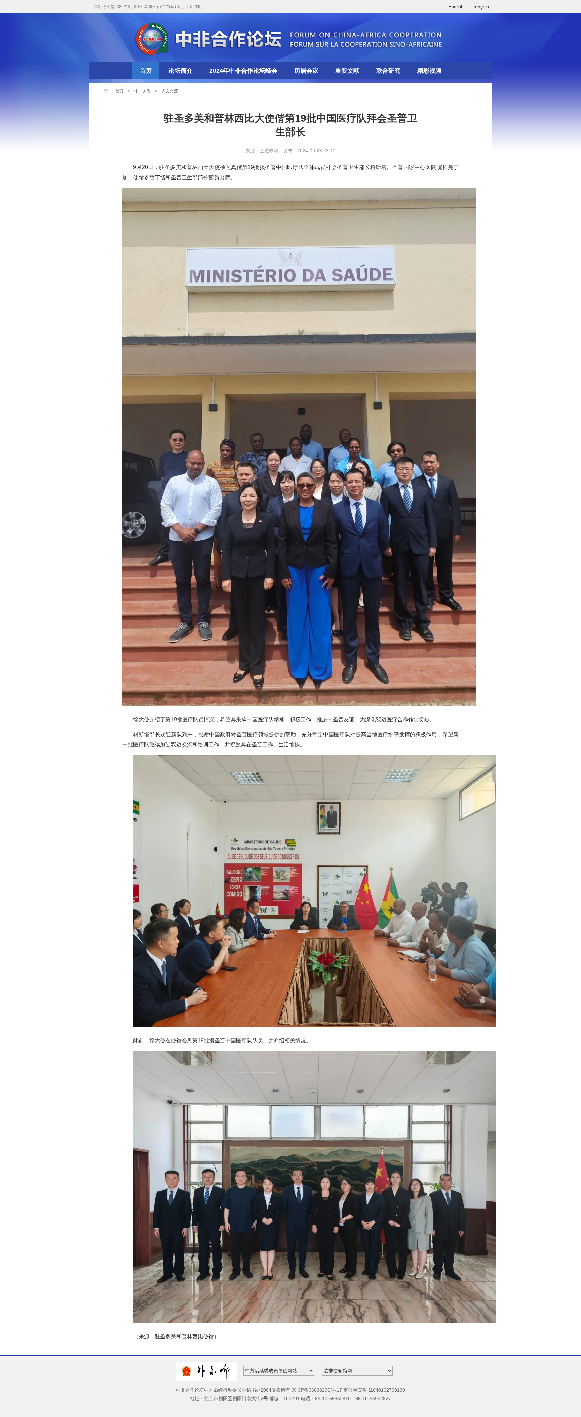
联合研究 (388, 70)
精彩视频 (429, 70)
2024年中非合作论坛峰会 (243, 70)
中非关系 (142, 91)
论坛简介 (180, 70)
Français (479, 6)
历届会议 (306, 70)
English (456, 6)
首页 (146, 70)
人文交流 (170, 91)
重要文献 (347, 70)
